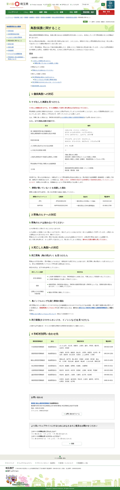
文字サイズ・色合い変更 (52, 4)
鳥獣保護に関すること (15, 40)
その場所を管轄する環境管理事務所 (73, 117)
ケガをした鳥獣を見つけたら (41, 61)
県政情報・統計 (18, 17)
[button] (106, 14)
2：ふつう (48, 434)
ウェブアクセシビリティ (25, 463)
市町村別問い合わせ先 (39, 86)
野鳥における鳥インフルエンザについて (43, 314)
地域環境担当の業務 (71, 17)
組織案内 (31, 17)
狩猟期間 (11, 50)
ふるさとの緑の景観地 (15, 37)
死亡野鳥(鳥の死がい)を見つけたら (43, 77)
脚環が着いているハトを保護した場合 (46, 63)
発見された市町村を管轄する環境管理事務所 (93, 308)
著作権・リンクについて (66, 463)
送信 (72, 443)
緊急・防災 (106, 11)
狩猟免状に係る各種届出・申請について (16, 58)
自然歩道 (11, 31)
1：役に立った (37, 434)
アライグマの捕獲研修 (15, 54)
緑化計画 (11, 44)
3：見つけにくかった (65, 438)
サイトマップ (10, 463)
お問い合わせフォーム (73, 414)
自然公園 (11, 47)
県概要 (26, 17)
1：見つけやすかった (39, 438)
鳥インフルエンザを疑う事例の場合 (45, 79)
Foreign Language (37, 4)
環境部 (37, 17)
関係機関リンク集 (83, 463)
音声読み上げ (65, 4)
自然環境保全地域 (13, 34)
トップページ (9, 17)
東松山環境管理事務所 (58, 17)
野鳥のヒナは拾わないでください (42, 70)
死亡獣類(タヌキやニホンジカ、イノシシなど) (46, 82)
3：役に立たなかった (60, 434)
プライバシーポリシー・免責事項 (46, 463)
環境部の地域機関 (46, 17)
